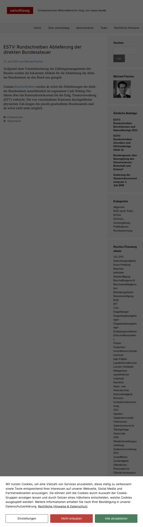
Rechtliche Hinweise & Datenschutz (63, 506)
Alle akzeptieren (116, 518)
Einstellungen (27, 518)
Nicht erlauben (71, 518)
